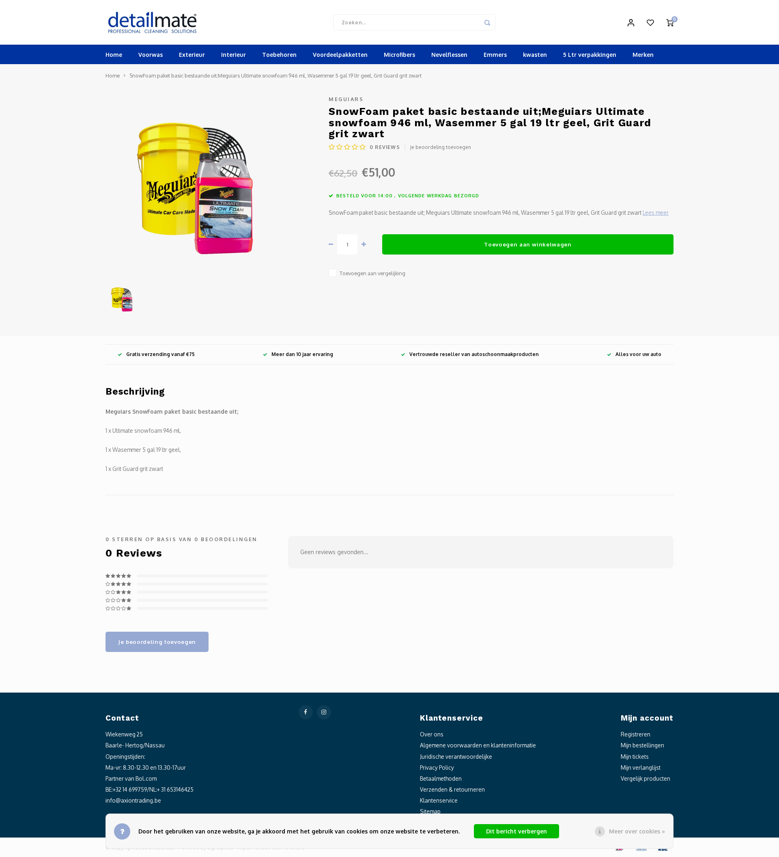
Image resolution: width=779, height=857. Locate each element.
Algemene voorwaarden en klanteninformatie (478, 745)
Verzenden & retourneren (452, 789)
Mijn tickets (635, 756)
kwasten (535, 54)
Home (113, 54)
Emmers (495, 54)
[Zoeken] (487, 22)
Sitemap (430, 811)
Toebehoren (279, 54)
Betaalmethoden (441, 778)
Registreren (635, 734)
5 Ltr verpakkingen (589, 54)
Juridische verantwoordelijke (456, 756)
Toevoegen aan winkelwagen (528, 244)
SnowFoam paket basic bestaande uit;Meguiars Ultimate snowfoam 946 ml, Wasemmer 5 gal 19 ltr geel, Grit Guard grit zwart (275, 75)
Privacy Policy (437, 767)
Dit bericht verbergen (516, 831)
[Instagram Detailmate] (324, 712)
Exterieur (192, 54)
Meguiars (346, 99)
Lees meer (656, 212)
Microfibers (399, 54)
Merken (643, 54)
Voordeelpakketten (340, 54)
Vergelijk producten (645, 778)
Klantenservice (439, 800)
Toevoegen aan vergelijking (372, 273)
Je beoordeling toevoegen (440, 147)
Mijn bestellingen (642, 745)
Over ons (431, 734)
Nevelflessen (449, 54)
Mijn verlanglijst (641, 767)
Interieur (233, 54)
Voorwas (150, 54)
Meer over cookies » (637, 831)
